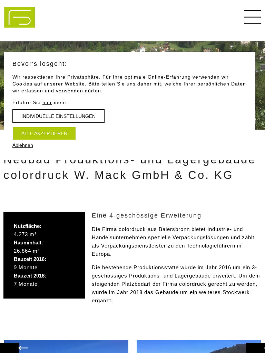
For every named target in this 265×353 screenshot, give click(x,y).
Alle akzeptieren (44, 133)
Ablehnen (22, 145)
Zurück (262, 344)
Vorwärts (16, 344)
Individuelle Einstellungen (58, 116)
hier (47, 102)
